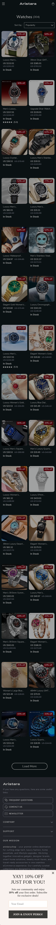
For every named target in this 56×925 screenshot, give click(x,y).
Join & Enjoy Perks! (28, 914)
